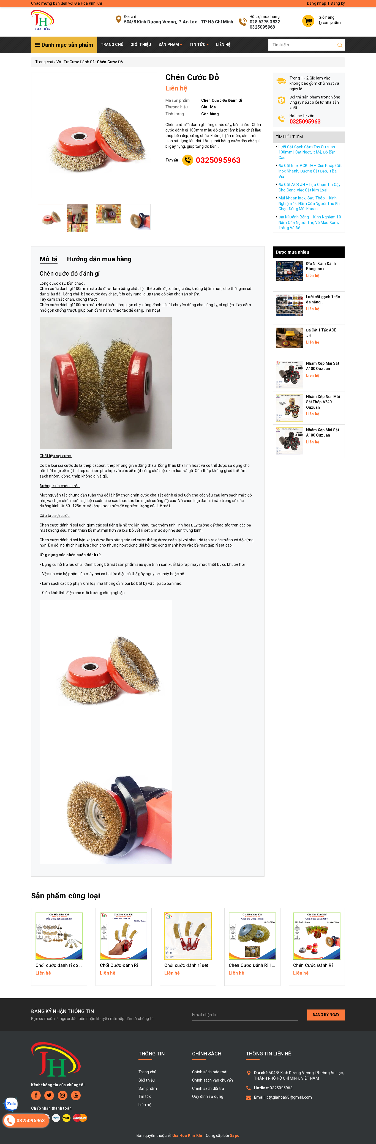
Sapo (234, 1135)
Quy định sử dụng (207, 1096)
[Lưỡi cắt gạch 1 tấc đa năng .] (289, 305)
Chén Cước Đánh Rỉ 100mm (257, 965)
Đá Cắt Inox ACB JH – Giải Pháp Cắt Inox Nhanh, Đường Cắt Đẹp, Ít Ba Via (310, 171)
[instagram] (62, 1095)
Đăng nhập (316, 3)
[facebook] (36, 1095)
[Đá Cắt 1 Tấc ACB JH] (289, 337)
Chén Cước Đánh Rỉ (313, 965)
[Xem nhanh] (59, 936)
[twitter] (49, 1095)
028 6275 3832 (265, 21)
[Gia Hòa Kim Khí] (42, 19)
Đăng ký (338, 3)
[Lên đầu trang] (368, 796)
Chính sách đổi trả (208, 1088)
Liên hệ (223, 44)
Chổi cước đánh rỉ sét (186, 965)
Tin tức (197, 44)
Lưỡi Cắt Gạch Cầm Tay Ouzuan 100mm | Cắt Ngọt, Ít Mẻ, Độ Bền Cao (307, 152)
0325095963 (262, 27)
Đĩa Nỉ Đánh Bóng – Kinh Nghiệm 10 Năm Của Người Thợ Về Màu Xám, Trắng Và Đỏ (310, 222)
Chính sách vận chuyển (212, 1080)
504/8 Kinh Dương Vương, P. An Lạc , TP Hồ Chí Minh (178, 21)
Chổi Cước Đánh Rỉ (119, 965)
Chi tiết (59, 975)
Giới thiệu (140, 44)
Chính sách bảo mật (210, 1072)
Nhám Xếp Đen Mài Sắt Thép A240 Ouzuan (323, 402)
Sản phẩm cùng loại (65, 895)
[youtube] (76, 1095)
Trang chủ (112, 44)
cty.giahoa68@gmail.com (289, 1097)
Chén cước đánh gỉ (56, 288)
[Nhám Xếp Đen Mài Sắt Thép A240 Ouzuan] (289, 407)
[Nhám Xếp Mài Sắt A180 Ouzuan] (289, 440)
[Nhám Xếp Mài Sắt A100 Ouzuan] (289, 374)
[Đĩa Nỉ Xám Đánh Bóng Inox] (289, 270)
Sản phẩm (169, 44)
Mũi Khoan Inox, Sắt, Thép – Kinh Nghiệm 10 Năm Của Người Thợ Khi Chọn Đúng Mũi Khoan (310, 203)
